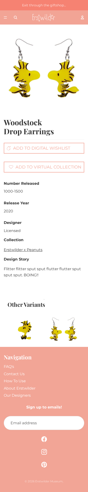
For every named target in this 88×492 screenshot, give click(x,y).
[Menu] (5, 17)
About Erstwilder (19, 388)
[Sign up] (77, 423)
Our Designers (17, 395)
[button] (45, 167)
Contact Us (14, 374)
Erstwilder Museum (49, 481)
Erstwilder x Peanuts (23, 250)
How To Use (15, 381)
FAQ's (9, 366)
